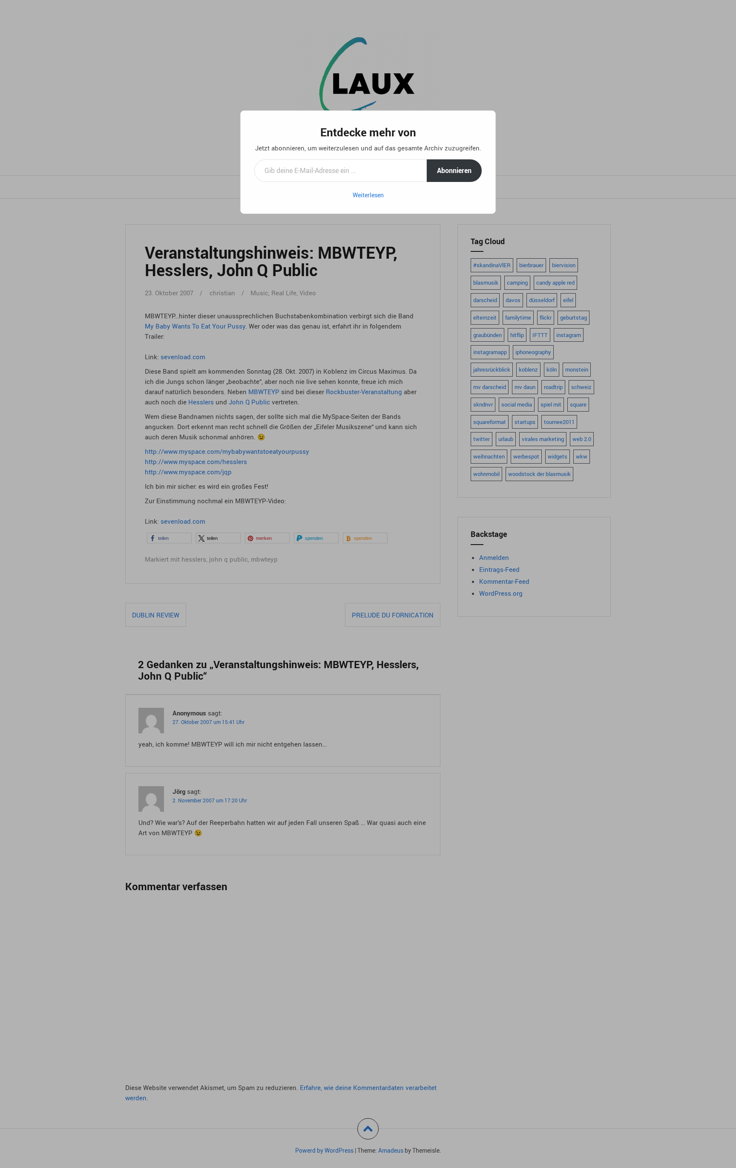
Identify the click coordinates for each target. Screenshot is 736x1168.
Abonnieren (454, 170)
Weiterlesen (368, 195)
